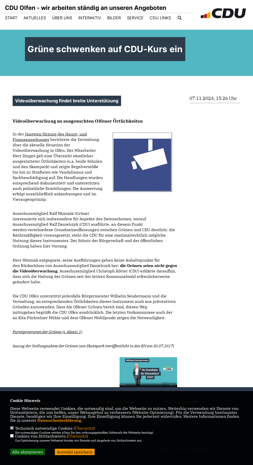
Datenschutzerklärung (59, 420)
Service (135, 18)
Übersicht (84, 428)
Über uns (62, 18)
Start (11, 18)
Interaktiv (89, 18)
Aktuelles (34, 18)
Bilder (114, 18)
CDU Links (160, 18)
